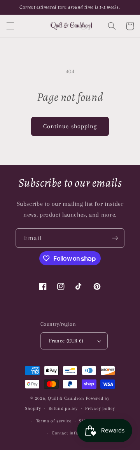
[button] (10, 26)
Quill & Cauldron (66, 398)
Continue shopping (70, 126)
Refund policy (63, 408)
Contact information (74, 433)
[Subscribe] (115, 237)
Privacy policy (100, 408)
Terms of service (54, 421)
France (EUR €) (66, 341)
